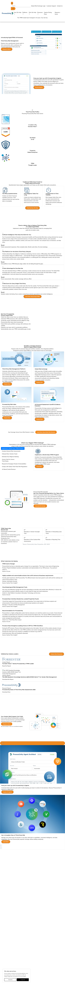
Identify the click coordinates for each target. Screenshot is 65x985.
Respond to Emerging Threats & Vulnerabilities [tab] (14, 464)
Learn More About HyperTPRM (32, 296)
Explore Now (7, 384)
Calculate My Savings (40, 506)
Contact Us (60, 6)
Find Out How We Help (32, 208)
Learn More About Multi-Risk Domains (46, 432)
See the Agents (38, 87)
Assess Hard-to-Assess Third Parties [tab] (8, 460)
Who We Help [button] (32, 12)
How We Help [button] (17, 12)
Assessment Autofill (27, 237)
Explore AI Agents (7, 792)
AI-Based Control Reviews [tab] (9, 469)
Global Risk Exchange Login (38, 6)
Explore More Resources (56, 654)
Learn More (39, 466)
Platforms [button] (24, 12)
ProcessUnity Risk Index (33, 113)
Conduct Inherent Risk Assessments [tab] (11, 451)
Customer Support (51, 6)
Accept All (23, 979)
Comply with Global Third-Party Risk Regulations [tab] (14, 466)
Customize (10, 979)
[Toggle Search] (12, 3)
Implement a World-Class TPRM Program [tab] (12, 448)
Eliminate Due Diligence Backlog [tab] (10, 456)
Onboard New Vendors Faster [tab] (9, 454)
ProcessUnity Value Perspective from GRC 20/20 (8, 538)
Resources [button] (40, 12)
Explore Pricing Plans (48, 13)
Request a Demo (57, 13)
